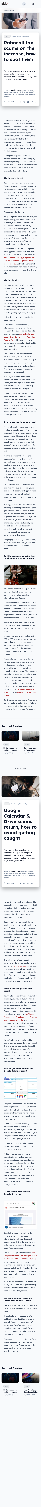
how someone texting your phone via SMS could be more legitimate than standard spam (19, 261)
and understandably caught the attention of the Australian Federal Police (19, 337)
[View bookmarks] (33, 3)
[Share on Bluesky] (20, 101)
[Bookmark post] (35, 101)
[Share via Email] (31, 101)
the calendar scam (20, 966)
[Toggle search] (28, 4)
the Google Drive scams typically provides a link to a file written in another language (20, 1256)
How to (7, 36)
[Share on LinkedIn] (28, 101)
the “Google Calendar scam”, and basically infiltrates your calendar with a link (20, 1017)
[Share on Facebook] (24, 101)
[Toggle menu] (37, 4)
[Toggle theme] (24, 4)
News (6, 804)
